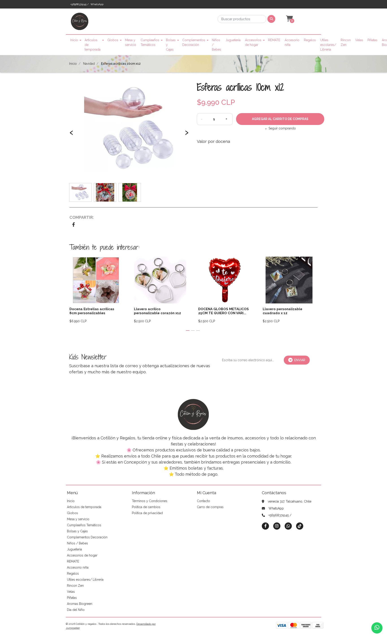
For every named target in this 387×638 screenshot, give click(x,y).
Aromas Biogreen (79, 604)
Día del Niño (76, 610)
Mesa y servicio (130, 42)
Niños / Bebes (216, 44)
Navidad (89, 63)
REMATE (274, 40)
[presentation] (71, 134)
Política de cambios (146, 507)
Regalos (310, 40)
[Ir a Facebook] (265, 525)
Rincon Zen (346, 42)
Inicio (74, 40)
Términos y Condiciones (149, 501)
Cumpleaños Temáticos (150, 42)
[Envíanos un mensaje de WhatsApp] (377, 628)
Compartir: (81, 217)
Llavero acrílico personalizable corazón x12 (157, 311)
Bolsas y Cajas (171, 44)
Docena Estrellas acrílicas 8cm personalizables (91, 311)
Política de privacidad (147, 513)
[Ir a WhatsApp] (288, 526)
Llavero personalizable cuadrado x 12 (282, 311)
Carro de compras (210, 507)
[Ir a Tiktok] (299, 526)
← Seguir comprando (280, 128)
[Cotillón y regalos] (79, 23)
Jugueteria (233, 40)
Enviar (299, 360)
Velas (359, 40)
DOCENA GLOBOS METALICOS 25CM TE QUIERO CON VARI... (223, 311)
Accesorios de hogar (253, 42)
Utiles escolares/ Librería (328, 44)
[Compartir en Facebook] (73, 225)
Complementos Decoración (193, 42)
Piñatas (372, 40)
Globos (112, 40)
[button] (289, 18)
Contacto (203, 501)
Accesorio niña (292, 42)
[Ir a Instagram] (276, 526)
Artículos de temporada (93, 44)
